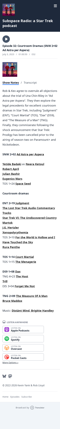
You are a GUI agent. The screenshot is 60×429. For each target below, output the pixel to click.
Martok (7, 222)
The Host (22, 276)
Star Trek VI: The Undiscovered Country (29, 218)
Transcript (30, 82)
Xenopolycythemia (15, 232)
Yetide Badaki (11, 164)
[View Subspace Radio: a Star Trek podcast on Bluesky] (4, 376)
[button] (6, 39)
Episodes (15, 396)
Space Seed (23, 183)
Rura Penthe (11, 247)
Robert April (10, 169)
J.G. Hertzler (10, 227)
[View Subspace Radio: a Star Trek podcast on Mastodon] (10, 376)
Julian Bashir (11, 174)
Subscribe (26, 396)
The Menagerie (25, 262)
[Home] (8, 10)
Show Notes (10, 82)
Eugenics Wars (12, 179)
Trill (4, 281)
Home (5, 396)
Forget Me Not (25, 286)
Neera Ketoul (35, 164)
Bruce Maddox (12, 301)
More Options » (10, 362)
